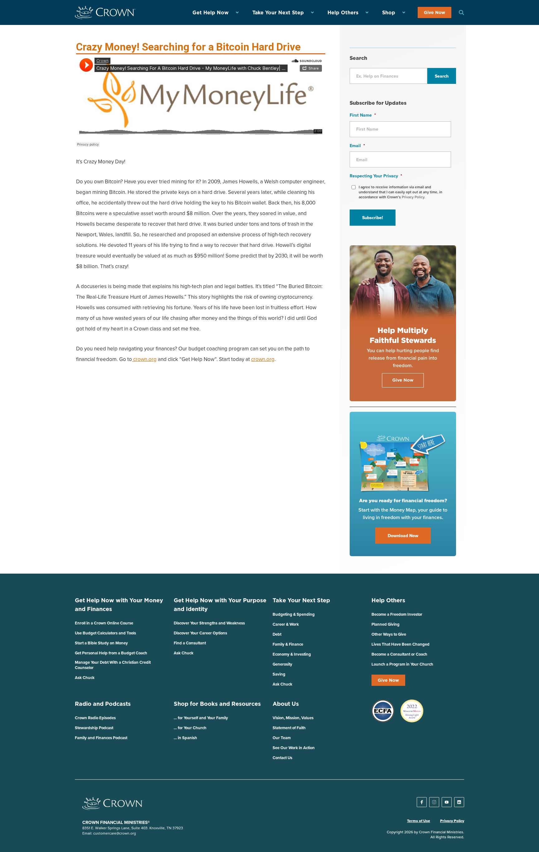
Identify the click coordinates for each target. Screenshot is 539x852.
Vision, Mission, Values (293, 717)
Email (357, 145)
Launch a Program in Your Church (402, 664)
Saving (279, 674)
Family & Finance (288, 644)
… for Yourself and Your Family (201, 717)
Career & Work (286, 624)
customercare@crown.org (114, 833)
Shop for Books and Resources (217, 704)
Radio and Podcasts (103, 704)
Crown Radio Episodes (95, 717)
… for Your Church (190, 727)
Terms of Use (418, 820)
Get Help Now (210, 12)
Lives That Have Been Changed (400, 644)
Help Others (343, 12)
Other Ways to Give (388, 634)
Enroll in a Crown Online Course (104, 623)
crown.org (144, 359)
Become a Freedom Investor (396, 614)
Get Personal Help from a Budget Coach (111, 653)
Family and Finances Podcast (101, 737)
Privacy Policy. (413, 197)
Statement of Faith (289, 727)
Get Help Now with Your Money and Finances (119, 604)
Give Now (434, 12)
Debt (277, 634)
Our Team (282, 737)
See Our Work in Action (294, 747)
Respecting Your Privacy (376, 176)
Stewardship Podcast (94, 727)
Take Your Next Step (278, 12)
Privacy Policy (452, 820)
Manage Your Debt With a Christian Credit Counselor (113, 665)
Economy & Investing (292, 654)
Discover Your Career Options (200, 633)
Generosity (282, 664)
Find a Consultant (190, 643)
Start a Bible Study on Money (101, 643)
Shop (388, 12)
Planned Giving (385, 624)
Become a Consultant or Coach (399, 654)
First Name (363, 115)
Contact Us (282, 757)
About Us (286, 704)
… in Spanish (185, 737)
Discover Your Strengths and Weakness (209, 623)
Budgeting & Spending (294, 614)
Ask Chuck (85, 677)
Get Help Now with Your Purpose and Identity (220, 604)
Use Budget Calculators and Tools (105, 633)
